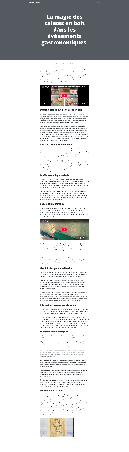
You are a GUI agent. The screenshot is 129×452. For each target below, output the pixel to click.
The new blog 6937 (35, 2)
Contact (98, 2)
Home (91, 2)
